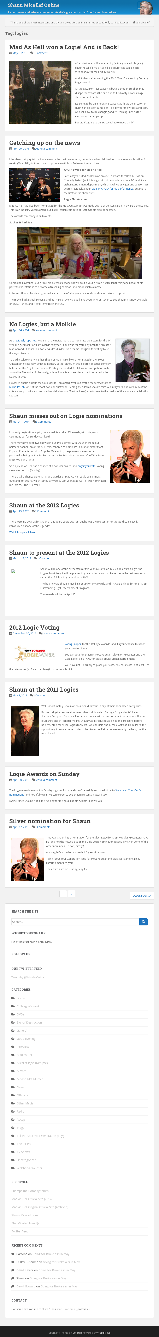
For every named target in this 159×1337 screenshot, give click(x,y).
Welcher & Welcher (29, 1168)
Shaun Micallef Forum (26, 1215)
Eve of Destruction (29, 1022)
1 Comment (40, 53)
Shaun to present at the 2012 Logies (59, 552)
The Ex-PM (24, 1144)
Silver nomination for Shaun (50, 821)
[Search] (143, 921)
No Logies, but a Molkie (42, 324)
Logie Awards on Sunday (44, 774)
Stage (20, 1128)
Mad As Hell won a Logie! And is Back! (64, 47)
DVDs (20, 1014)
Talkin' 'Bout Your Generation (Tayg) (41, 1136)
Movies (21, 1071)
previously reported (24, 340)
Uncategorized (26, 1160)
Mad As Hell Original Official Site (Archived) (39, 1207)
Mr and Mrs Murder (30, 1079)
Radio (20, 1111)
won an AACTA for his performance (112, 188)
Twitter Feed (19, 1231)
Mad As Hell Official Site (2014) (32, 1199)
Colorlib (77, 1333)
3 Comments (43, 421)
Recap (21, 1119)
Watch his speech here (22, 532)
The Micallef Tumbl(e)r (26, 1223)
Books (21, 998)
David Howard (25, 1286)
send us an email (66, 1309)
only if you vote (86, 466)
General (22, 1030)
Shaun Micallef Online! (34, 5)
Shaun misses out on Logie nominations (65, 416)
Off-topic (23, 1095)
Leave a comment (46, 148)
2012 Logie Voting (34, 627)
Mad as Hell (25, 1055)
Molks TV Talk (17, 387)
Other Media (25, 1103)
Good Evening (26, 1039)
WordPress (103, 1333)
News (20, 1087)
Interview (23, 1047)
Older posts (141, 895)
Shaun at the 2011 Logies (43, 689)
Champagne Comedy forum (30, 1191)
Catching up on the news (44, 142)
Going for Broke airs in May (51, 1254)
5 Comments (43, 827)
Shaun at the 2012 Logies (44, 505)
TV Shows (23, 1152)
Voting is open (73, 644)
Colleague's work (28, 1006)
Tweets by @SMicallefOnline (27, 977)
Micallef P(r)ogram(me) (32, 1063)
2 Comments (41, 695)
